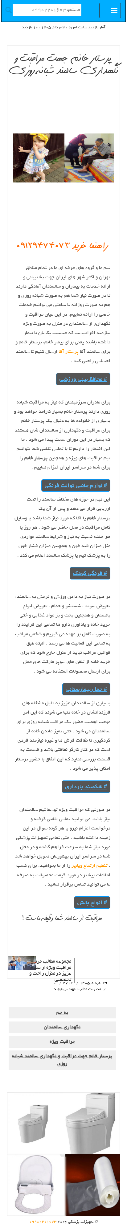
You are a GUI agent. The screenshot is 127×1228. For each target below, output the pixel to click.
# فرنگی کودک (90, 573)
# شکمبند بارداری (86, 786)
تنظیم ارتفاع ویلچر (89, 866)
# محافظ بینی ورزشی (83, 379)
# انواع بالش (92, 902)
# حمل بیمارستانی (86, 689)
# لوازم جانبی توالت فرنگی (76, 485)
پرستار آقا (68, 352)
